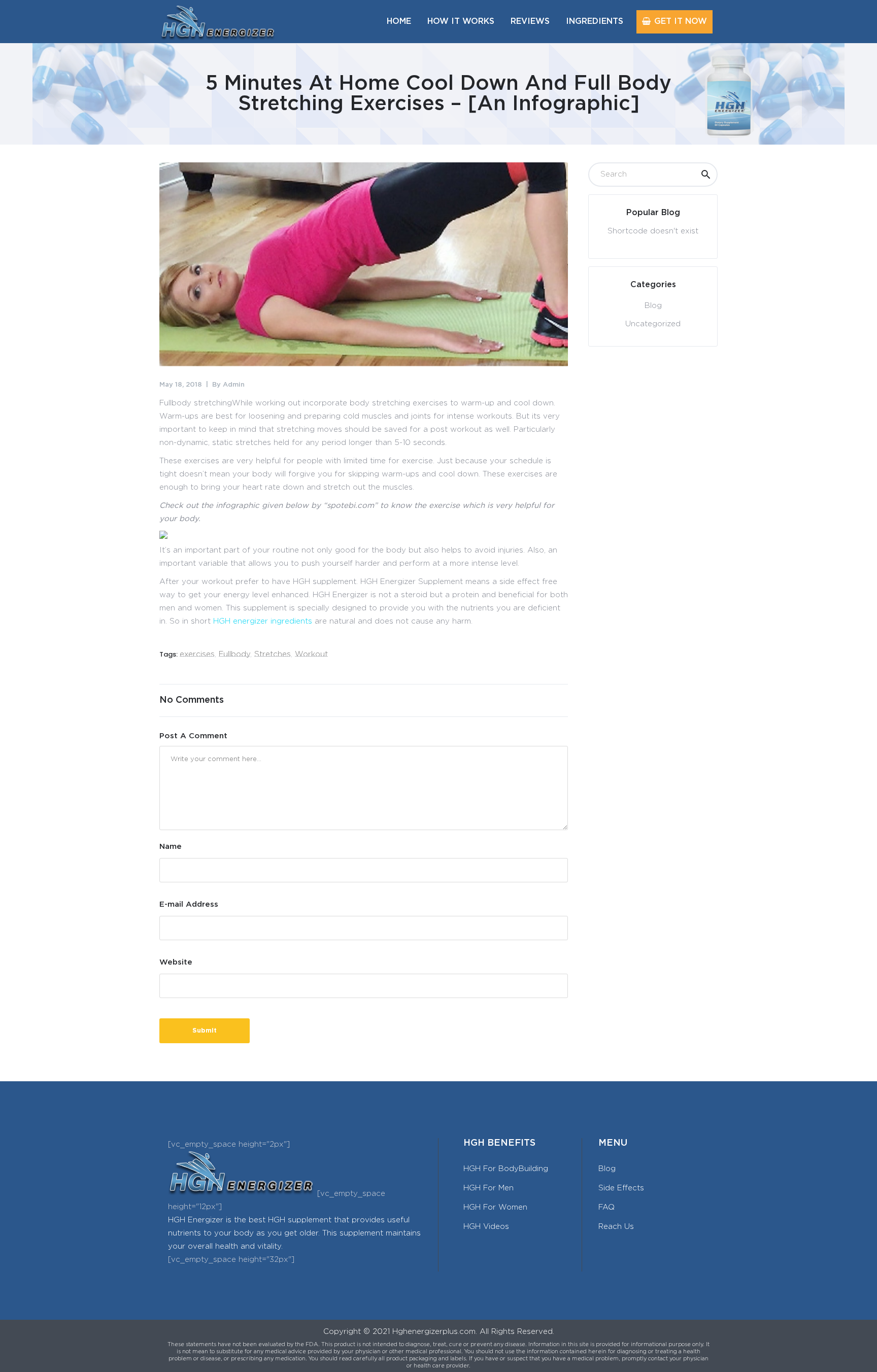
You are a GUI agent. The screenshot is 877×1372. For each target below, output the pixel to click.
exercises (197, 654)
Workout (311, 654)
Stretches (272, 654)
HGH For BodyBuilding (505, 1169)
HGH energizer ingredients (262, 621)
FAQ (606, 1207)
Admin (234, 385)
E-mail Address (188, 904)
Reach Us (616, 1226)
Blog (653, 306)
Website (175, 962)
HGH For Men (488, 1188)
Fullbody (234, 654)
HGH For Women (495, 1207)
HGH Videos (486, 1226)
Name (170, 846)
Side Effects (621, 1188)
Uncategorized (653, 324)
